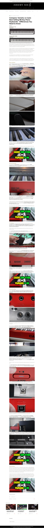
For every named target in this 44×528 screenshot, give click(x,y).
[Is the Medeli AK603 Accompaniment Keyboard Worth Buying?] (22, 507)
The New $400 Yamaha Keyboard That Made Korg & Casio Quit (10, 511)
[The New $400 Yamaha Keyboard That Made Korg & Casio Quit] (11, 507)
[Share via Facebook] (9, 496)
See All (37, 502)
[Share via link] (14, 496)
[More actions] (34, 15)
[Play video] (22, 155)
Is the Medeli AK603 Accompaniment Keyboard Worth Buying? (22, 511)
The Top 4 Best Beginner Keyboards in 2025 (33, 511)
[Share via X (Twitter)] (11, 496)
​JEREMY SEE (21, 5)
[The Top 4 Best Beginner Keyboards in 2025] (33, 507)
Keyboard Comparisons (12, 494)
